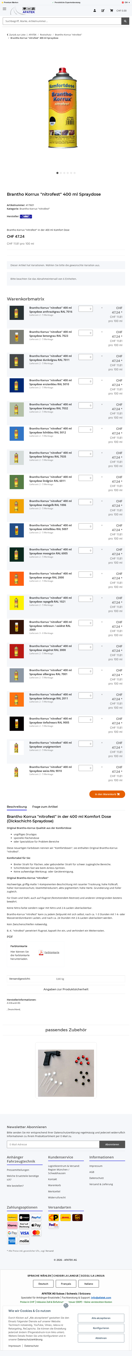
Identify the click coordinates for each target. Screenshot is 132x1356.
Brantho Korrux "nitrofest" (35, 208)
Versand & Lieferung (101, 1184)
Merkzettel (54, 1191)
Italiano (88, 1283)
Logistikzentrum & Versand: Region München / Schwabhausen (64, 1169)
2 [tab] (61, 173)
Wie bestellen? (15, 1185)
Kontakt (52, 1179)
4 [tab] (68, 173)
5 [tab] (71, 173)
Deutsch (43, 1283)
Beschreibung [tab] (17, 806)
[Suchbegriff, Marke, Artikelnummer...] (125, 21)
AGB (91, 1172)
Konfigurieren (101, 1328)
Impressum (14, 1345)
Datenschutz (31, 1345)
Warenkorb (54, 1185)
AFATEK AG (70, 1259)
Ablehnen (101, 1338)
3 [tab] (64, 173)
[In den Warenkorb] (9, 49)
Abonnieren (112, 1144)
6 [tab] (75, 173)
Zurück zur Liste (17, 34)
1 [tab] (57, 173)
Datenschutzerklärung (30, 1339)
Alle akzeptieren (101, 1318)
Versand (49, 1250)
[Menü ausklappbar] (4, 7)
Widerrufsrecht (57, 1197)
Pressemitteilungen (18, 1170)
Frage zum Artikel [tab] (45, 806)
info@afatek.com (101, 1297)
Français (66, 1283)
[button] (95, 10)
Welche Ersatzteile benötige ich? (23, 1177)
